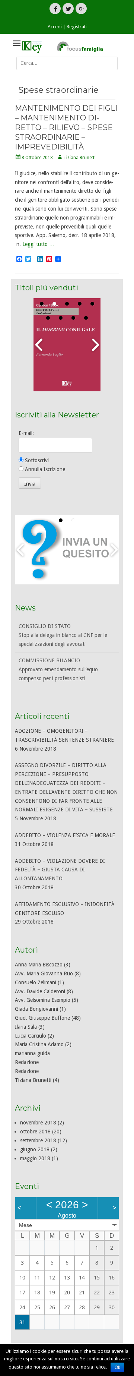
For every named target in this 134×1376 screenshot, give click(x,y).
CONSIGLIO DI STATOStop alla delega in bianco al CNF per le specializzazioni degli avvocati (63, 635)
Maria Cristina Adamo (39, 1044)
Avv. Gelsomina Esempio (42, 1000)
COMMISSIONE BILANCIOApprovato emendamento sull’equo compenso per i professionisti (58, 669)
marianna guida (32, 1053)
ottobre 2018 (35, 1131)
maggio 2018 (35, 1158)
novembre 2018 (38, 1123)
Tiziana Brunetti (79, 157)
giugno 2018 (35, 1149)
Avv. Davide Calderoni (40, 991)
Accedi (55, 26)
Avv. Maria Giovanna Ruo (44, 973)
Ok (117, 1367)
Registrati (77, 26)
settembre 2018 (38, 1140)
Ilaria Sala (26, 1027)
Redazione (27, 1062)
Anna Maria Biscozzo (39, 965)
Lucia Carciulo (30, 1036)
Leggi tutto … (38, 244)
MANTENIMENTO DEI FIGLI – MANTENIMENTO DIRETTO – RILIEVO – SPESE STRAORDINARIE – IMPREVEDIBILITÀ (66, 127)
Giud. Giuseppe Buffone (42, 1018)
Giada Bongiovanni (36, 1009)
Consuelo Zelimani (35, 982)
